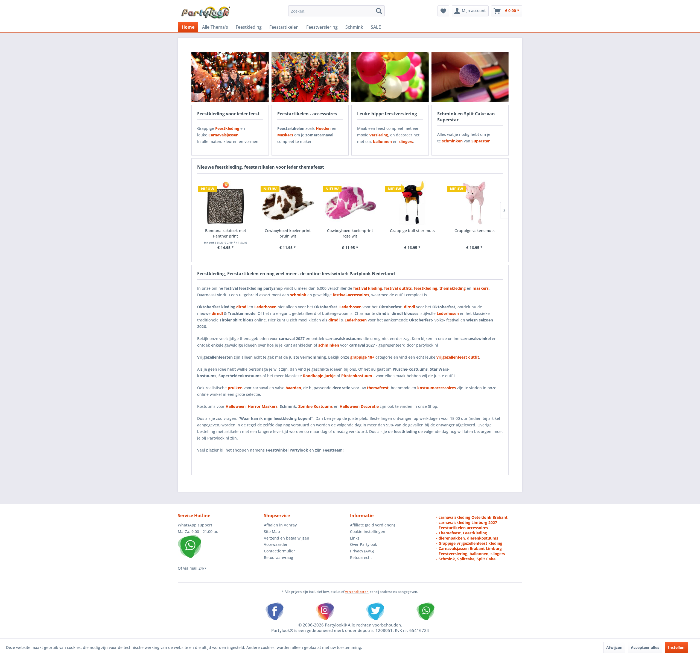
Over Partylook (363, 544)
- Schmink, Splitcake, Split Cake (465, 558)
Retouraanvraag (278, 557)
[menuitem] (336, 10)
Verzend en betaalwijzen (286, 538)
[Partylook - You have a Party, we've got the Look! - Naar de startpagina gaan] (205, 12)
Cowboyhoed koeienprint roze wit (350, 233)
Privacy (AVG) (362, 551)
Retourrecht (361, 557)
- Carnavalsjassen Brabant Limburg (469, 548)
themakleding (452, 288)
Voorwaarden (276, 544)
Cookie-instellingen (367, 531)
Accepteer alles (645, 647)
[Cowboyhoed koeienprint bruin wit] (288, 202)
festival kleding (367, 288)
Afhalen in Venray (280, 525)
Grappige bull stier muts (412, 230)
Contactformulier (279, 551)
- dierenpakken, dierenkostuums (467, 538)
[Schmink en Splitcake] (470, 77)
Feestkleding (227, 128)
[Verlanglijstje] (443, 10)
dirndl (241, 306)
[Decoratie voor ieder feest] (390, 77)
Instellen (676, 647)
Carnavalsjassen (223, 134)
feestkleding (425, 288)
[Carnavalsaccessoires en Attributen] (310, 77)
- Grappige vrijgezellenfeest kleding (469, 543)
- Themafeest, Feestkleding (461, 532)
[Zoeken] (379, 10)
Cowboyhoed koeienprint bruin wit (288, 233)
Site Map (272, 531)
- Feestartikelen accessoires (462, 527)
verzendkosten (357, 591)
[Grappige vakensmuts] (474, 202)
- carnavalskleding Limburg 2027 (466, 522)
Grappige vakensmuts (474, 230)
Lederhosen (350, 306)
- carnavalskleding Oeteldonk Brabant (472, 517)
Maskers (285, 134)
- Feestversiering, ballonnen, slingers (470, 553)
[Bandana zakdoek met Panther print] (226, 202)
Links (355, 538)
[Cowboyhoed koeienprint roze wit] (350, 202)
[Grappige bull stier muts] (412, 202)
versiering (378, 134)
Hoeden (323, 128)
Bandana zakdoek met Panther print (225, 233)
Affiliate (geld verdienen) (372, 525)
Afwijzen (614, 647)
